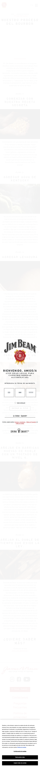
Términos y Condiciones (19, 422)
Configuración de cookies (20, 751)
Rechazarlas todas (20, 757)
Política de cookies (21, 747)
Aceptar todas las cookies (20, 763)
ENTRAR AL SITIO (20, 408)
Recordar (21, 403)
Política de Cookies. (20, 423)
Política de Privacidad (31, 422)
